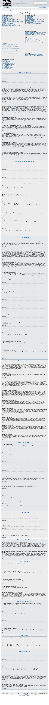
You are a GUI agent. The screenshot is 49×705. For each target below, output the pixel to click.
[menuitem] (8, 7)
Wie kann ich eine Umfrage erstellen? (7, 47)
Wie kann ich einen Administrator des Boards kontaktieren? (34, 62)
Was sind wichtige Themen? (6, 66)
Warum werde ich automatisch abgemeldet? (9, 24)
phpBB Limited (4, 199)
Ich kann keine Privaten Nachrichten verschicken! (32, 26)
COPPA (15, 106)
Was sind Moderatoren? (28, 17)
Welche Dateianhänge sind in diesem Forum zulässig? (33, 54)
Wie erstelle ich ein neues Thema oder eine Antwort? (10, 44)
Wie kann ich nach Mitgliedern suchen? (31, 41)
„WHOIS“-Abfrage (36, 670)
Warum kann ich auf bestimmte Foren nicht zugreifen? (10, 50)
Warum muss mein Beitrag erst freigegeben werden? (10, 56)
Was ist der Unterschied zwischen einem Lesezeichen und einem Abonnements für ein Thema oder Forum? (35, 46)
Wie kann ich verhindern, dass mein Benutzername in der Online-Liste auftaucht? (13, 30)
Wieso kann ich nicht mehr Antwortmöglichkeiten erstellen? (11, 48)
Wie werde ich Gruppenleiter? (29, 20)
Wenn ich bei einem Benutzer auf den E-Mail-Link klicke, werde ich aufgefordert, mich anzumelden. (12, 40)
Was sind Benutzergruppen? (29, 18)
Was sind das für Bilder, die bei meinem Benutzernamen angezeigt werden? (12, 36)
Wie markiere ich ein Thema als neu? (7, 57)
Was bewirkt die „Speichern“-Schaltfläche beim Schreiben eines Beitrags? (12, 55)
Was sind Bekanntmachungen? (7, 65)
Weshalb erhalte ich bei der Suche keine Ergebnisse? (33, 39)
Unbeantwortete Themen (5, 10)
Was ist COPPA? (4, 17)
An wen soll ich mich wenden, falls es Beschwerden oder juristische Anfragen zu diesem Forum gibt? (35, 61)
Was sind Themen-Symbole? (6, 68)
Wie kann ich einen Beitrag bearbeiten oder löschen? (10, 45)
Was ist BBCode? (4, 60)
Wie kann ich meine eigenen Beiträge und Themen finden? (34, 42)
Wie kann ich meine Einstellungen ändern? (8, 28)
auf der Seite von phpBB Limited (16, 657)
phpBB (26, 694)
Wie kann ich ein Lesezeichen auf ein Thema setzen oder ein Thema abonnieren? (35, 48)
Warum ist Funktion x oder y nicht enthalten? (32, 59)
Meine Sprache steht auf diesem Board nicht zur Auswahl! (11, 34)
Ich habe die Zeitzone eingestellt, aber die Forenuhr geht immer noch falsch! (12, 33)
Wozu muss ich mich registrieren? (7, 16)
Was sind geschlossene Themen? (7, 67)
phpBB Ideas (7, 664)
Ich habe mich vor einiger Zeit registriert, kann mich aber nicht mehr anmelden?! (12, 22)
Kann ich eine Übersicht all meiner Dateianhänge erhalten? (34, 55)
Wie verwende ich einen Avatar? (7, 37)
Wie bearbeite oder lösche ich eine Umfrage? (9, 49)
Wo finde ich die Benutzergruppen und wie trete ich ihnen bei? (34, 19)
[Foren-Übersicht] (7, 3)
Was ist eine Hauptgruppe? (29, 22)
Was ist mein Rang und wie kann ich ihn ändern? (9, 38)
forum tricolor (19, 694)
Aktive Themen (12, 10)
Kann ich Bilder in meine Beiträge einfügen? (8, 63)
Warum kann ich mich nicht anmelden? (8, 20)
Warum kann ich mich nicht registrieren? (8, 18)
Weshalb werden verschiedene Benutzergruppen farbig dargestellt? (35, 21)
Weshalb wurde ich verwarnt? (6, 52)
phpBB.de (12, 199)
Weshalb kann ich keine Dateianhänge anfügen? (9, 51)
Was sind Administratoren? (29, 16)
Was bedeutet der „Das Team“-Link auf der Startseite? (33, 23)
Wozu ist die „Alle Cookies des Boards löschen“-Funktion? (11, 25)
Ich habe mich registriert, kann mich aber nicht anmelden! (11, 19)
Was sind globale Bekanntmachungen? (8, 64)
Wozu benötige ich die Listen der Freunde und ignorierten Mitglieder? (35, 32)
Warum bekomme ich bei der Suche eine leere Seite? (33, 40)
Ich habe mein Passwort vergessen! (7, 23)
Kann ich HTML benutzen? (6, 61)
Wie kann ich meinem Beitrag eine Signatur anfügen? (10, 46)
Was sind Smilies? (5, 62)
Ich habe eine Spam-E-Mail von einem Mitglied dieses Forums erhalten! (36, 28)
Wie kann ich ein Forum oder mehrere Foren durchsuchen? (34, 38)
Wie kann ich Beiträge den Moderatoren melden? (9, 53)
